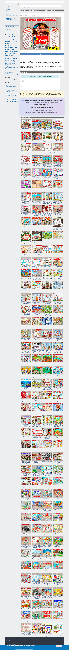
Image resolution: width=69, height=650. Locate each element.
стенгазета (7, 63)
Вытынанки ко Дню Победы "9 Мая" (47, 141)
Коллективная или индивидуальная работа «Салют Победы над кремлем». (26, 400)
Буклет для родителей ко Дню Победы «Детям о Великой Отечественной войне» (36, 413)
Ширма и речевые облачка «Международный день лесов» (47, 314)
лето (6, 61)
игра (10, 39)
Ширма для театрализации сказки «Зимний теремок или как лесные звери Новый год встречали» (58, 351)
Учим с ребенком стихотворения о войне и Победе (26, 413)
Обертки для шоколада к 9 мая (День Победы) (26, 226)
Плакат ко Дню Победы (58, 412)
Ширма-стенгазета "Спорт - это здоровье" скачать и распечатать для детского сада (58, 534)
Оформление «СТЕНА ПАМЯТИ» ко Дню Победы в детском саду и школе (58, 153)
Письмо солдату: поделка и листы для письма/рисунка (26, 202)
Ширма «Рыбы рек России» (26, 388)
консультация (13, 63)
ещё (17, 104)
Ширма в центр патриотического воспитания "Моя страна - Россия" (26, 351)
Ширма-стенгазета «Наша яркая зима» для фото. (58, 486)
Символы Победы (26, 266)
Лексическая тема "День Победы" (26, 214)
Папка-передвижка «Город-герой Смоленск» (58, 462)
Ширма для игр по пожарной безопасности (47, 597)
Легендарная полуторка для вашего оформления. (26, 534)
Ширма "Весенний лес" (36, 325)
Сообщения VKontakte (10, 641)
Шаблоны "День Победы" (47, 266)
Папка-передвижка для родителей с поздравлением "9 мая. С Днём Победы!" (47, 400)
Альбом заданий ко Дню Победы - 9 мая (47, 153)
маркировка (10, 68)
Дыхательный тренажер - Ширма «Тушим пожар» (47, 522)
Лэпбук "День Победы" (36, 634)
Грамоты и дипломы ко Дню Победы (47, 255)
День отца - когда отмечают (11, 85)
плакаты (7, 60)
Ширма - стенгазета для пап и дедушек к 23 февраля (26, 597)
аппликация (12, 56)
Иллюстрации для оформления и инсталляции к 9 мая (36, 425)
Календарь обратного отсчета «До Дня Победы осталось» (47, 339)
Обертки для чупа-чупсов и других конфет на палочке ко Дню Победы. (58, 165)
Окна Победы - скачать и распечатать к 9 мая (58, 189)
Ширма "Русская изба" (57, 498)
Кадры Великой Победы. (47, 461)
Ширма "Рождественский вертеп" (47, 558)
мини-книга (10, 67)
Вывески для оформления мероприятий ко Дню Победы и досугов (26, 425)
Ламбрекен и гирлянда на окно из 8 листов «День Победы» (57, 278)
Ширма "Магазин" (57, 596)
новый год (8, 43)
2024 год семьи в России (11, 99)
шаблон (6, 73)
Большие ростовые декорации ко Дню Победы (26, 462)
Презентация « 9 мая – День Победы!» (47, 129)
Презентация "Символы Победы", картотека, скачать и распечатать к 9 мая (47, 214)
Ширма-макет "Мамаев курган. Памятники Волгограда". (36, 129)
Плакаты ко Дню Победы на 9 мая (58, 129)
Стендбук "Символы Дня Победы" (37, 534)
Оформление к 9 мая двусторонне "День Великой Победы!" (26, 153)
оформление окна (11, 47)
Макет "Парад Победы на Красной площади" (36, 202)
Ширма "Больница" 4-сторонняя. (58, 571)
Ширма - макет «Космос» (37, 314)
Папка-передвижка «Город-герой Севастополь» (26, 486)
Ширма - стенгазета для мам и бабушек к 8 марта (47, 583)
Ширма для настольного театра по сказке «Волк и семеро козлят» (58, 425)
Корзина (7, 27)
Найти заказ (8, 29)
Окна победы (26, 436)
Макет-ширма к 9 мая (26, 128)
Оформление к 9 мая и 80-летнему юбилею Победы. (36, 165)
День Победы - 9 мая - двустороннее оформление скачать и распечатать (47, 202)
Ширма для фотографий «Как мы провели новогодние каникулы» (36, 351)
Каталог (25, 7)
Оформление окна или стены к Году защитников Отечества (58, 449)
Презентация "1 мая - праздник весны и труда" (26, 278)
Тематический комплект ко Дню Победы (58, 635)
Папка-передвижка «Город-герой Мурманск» (26, 474)
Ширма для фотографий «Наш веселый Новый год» (26, 363)
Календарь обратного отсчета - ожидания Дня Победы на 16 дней (37, 546)
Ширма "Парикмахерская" (26, 522)
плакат (13, 64)
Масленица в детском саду (11, 95)
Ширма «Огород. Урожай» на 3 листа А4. (47, 363)
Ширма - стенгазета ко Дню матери (26, 621)
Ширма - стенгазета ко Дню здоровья (47, 534)
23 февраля (15, 58)
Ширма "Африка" (36, 387)
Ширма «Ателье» (58, 313)
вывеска (14, 68)
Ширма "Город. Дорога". (36, 608)
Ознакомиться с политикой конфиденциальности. (24, 649)
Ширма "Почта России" (36, 521)
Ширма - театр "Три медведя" (58, 437)
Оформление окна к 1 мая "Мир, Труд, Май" (47, 278)
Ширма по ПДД (58, 521)
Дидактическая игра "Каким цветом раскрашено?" (47, 635)
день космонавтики (12, 72)
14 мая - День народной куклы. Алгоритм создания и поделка (36, 255)
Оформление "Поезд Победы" (26, 289)
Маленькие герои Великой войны (57, 214)
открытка (10, 69)
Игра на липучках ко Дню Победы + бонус (36, 242)
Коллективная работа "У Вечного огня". (36, 177)
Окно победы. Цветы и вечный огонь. (36, 303)
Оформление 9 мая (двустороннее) (58, 303)
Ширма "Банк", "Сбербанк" (37, 621)
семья (6, 67)
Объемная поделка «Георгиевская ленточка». (47, 437)
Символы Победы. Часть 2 (37, 267)
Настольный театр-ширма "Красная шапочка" (58, 558)
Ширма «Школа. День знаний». (26, 376)
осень (7, 49)
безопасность (8, 64)
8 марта (16, 61)
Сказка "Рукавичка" (26, 570)
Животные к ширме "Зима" (58, 609)
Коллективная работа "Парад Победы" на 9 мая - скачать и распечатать (47, 165)
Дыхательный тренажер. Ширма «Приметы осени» (47, 510)
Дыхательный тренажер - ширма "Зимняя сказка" (37, 499)
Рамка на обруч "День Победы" (58, 267)
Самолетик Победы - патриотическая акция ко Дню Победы (36, 291)
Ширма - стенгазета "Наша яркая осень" (47, 609)
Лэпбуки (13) (8, 9)
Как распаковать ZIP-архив (11, 86)
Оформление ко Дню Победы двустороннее (26, 314)
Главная (21, 7)
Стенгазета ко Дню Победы (26, 177)
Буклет (12, 61)
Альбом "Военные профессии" (25, 558)
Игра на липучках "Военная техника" (58, 474)
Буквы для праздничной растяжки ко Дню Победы (26, 242)
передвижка (9, 41)
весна (11, 51)
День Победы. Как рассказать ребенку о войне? (36, 449)
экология (7, 69)
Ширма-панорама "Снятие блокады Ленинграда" (36, 597)
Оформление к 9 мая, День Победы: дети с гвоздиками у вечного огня (36, 214)
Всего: (14, 79)
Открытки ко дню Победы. (58, 388)
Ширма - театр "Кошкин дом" (58, 363)
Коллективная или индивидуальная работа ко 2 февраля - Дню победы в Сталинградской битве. (36, 339)
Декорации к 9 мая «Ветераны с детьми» (26, 449)
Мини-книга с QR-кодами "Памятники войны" (58, 291)
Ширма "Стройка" (58, 509)
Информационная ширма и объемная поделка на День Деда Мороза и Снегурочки (58, 339)
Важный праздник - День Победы (37, 400)
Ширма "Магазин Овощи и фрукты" (26, 609)
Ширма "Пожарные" (37, 509)
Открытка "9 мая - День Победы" (26, 141)
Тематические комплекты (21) (11, 15)
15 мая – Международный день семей (57, 241)
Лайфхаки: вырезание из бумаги (12, 94)
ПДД (9, 73)
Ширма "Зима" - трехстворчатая (47, 571)
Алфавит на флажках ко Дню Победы (47, 303)
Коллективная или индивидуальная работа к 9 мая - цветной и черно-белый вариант (36, 278)
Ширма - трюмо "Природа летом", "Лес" (47, 376)
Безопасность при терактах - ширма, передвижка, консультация (58, 621)
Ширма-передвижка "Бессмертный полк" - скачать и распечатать (36, 226)
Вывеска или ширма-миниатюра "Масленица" (47, 546)
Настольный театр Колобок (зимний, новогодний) (36, 571)
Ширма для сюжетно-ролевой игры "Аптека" (47, 499)
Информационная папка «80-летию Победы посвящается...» (36, 486)
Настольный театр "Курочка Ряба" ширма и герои (26, 546)
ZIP (49, 95)
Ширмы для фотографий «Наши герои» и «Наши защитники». (47, 474)
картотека (12, 53)
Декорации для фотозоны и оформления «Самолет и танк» (37, 474)
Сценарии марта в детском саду (12, 92)
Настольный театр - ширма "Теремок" (58, 546)
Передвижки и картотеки (33, 7)
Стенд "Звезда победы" (26, 164)
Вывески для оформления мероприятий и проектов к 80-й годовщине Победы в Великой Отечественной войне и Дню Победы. (37, 462)
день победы (25, 15)
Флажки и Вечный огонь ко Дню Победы (47, 177)
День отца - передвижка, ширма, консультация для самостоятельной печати (26, 633)
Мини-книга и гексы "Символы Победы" (58, 255)
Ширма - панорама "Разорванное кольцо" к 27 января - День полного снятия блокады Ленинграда (37, 558)
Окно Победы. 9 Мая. (58, 140)
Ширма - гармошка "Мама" (47, 621)
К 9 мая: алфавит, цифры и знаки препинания (37, 437)
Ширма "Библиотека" (26, 325)
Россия (6, 68)
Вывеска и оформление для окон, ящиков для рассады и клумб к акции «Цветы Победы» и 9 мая (47, 449)
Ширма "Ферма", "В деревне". (36, 363)
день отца (7, 72)
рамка (17, 67)
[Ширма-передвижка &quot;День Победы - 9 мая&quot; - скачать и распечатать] (40, 33)
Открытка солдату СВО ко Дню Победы (26, 303)
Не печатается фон (9, 83)
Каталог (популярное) (10, 26)
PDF (52, 93)
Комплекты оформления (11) (11, 19)
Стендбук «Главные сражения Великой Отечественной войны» (36, 153)
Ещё (17, 74)
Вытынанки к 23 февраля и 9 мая (47, 326)
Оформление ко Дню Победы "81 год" (47, 290)
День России (13, 60)
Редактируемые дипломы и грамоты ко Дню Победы (58, 177)
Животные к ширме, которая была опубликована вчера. (36, 376)
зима (15, 41)
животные (15, 66)
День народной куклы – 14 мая (26, 255)
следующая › (11, 101)
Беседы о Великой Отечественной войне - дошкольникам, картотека (58, 202)
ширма (33, 15)
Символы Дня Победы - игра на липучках (47, 412)
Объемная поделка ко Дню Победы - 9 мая (36, 141)
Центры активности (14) (10, 18)
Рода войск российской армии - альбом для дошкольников (58, 583)
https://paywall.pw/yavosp (48, 110)
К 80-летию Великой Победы (47, 486)
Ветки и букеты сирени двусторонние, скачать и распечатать (26, 190)
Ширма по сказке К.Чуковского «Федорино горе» (57, 326)
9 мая (30, 15)
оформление (9, 34)
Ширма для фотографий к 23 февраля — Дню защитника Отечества (26, 339)
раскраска (11, 66)
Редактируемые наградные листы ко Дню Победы (58, 400)
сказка (14, 67)
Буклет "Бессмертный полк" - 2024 (47, 189)
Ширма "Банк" (26, 509)
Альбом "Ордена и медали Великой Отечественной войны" (47, 388)
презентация (9, 45)
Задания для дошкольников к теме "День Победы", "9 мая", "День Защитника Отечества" (58, 228)
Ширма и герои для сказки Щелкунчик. (26, 499)
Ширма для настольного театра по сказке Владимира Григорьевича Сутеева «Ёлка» (47, 351)
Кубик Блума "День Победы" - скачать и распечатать (26, 585)
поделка (14, 39)
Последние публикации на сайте (11, 644)
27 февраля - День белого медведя (36, 583)
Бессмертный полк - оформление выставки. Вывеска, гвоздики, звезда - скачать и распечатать (47, 226)
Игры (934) (8, 8)
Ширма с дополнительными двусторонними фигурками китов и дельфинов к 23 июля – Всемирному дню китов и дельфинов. (58, 376)
